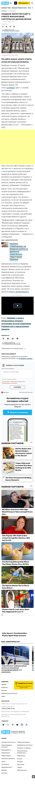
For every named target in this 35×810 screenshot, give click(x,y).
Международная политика (6, 746)
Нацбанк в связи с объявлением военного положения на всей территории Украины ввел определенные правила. (16, 323)
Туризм (19, 767)
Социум (19, 758)
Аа (15, 3)
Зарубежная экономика (24, 745)
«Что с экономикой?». (19, 291)
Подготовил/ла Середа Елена (12, 348)
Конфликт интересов (24, 748)
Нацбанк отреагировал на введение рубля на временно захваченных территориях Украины (19, 251)
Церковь (4, 770)
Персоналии (21, 756)
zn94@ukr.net (25, 711)
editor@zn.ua (5, 716)
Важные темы (6, 8)
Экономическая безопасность (22, 752)
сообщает (10, 87)
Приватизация (6, 756)
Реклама (4, 690)
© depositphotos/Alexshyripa (9, 55)
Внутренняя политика (8, 742)
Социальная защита (23, 742)
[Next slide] (32, 8)
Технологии (5, 764)
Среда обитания (6, 767)
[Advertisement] (17, 146)
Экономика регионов (8, 758)
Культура (4, 773)
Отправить (17, 387)
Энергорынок (5, 753)
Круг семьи (20, 764)
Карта (3, 696)
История (20, 761)
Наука (3, 761)
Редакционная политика (9, 693)
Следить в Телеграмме (19, 412)
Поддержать (25, 3)
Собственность (22, 770)
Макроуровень (6, 750)
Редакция (4, 687)
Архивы (3, 684)
